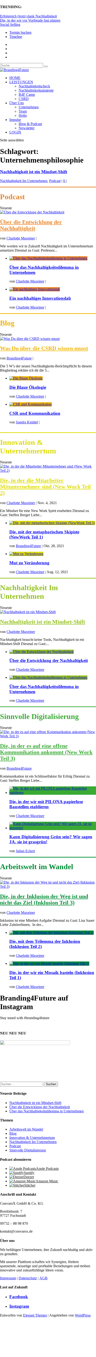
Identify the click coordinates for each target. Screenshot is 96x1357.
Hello (23, 115)
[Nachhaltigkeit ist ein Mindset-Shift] (28, 612)
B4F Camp (27, 94)
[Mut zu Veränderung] (26, 554)
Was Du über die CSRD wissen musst (44, 348)
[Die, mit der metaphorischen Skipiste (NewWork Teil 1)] (52, 523)
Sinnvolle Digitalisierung (27, 1150)
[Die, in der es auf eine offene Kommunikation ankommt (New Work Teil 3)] (48, 736)
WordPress (83, 1315)
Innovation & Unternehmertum (32, 1138)
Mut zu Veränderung (29, 562)
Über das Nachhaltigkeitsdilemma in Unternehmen (46, 1111)
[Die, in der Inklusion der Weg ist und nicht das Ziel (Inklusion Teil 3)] (48, 886)
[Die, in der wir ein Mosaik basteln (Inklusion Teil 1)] (49, 963)
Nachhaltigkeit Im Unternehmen (23, 181)
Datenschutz (28, 1278)
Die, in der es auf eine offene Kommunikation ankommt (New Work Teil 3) (46, 752)
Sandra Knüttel (27, 422)
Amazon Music (47, 1181)
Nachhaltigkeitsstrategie (36, 90)
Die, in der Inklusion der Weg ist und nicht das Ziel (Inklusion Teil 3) (44, 899)
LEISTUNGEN (21, 82)
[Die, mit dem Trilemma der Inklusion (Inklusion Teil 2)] (51, 933)
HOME (15, 78)
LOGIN (15, 132)
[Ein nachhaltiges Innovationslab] (34, 289)
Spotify (29, 1173)
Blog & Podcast (30, 124)
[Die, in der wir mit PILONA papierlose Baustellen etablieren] (52, 793)
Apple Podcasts (47, 1169)
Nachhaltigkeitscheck (34, 86)
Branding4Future (19, 358)
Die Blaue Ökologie (27, 387)
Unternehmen (29, 107)
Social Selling (10, 25)
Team (23, 111)
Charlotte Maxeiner (21, 238)
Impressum (8, 1278)
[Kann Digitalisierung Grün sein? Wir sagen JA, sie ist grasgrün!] (52, 828)
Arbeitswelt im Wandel (26, 1129)
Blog (13, 1133)
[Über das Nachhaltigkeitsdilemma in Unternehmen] (48, 258)
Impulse (15, 120)
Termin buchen (20, 32)
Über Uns (16, 103)
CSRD (24, 99)
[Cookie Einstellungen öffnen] (35, 1355)
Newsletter (26, 128)
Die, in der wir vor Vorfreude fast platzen (30, 20)
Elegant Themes (35, 1315)
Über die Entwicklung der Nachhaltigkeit (31, 225)
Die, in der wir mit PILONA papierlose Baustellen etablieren (46, 804)
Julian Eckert (25, 851)
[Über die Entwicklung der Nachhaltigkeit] (32, 212)
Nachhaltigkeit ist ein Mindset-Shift (33, 171)
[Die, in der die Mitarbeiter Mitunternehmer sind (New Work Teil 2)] (48, 470)
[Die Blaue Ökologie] (26, 378)
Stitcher (29, 1185)
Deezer (29, 1177)
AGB (43, 1278)
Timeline (15, 37)
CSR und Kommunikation (34, 413)
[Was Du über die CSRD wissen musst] (30, 339)
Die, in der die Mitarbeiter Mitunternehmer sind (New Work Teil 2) (45, 486)
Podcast (55, 181)
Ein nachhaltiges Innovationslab (40, 298)
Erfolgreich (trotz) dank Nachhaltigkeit (28, 16)
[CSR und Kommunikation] (30, 404)
